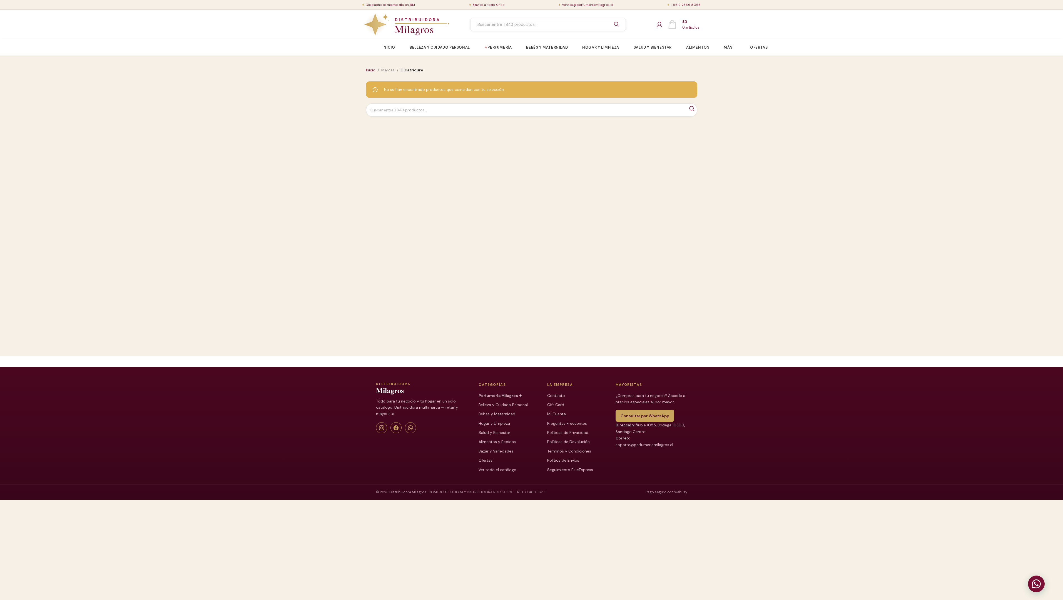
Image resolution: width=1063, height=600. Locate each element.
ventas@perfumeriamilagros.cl (587, 4)
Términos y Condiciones (569, 451)
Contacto (556, 395)
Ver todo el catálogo (497, 469)
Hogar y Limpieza (494, 423)
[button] (1036, 584)
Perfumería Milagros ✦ (500, 395)
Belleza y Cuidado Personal (503, 404)
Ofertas (485, 460)
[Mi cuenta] (659, 24)
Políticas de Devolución (568, 441)
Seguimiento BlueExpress (570, 469)
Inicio (370, 70)
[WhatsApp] (410, 427)
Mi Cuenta (556, 413)
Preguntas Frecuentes (567, 423)
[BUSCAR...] (616, 24)
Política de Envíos (563, 460)
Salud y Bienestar (494, 432)
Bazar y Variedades (496, 451)
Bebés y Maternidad (497, 413)
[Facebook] (396, 427)
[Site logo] (393, 24)
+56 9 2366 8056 (686, 4)
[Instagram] (381, 427)
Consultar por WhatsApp (645, 415)
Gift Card (555, 404)
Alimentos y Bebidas (497, 441)
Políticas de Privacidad (567, 432)
